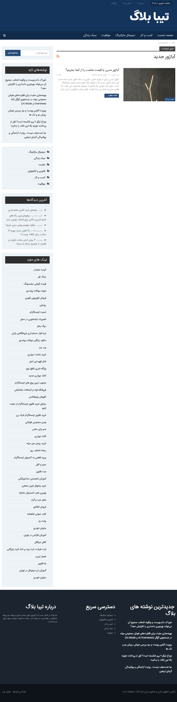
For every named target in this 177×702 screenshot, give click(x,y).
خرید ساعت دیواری (36, 355)
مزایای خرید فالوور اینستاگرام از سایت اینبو (28, 406)
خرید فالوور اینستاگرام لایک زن (31, 415)
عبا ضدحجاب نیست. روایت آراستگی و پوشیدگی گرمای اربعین (27, 135)
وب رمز (42, 348)
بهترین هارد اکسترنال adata (32, 493)
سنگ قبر (42, 277)
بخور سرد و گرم (38, 500)
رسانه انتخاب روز (38, 451)
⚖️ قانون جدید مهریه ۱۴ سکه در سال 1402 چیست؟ (27, 232)
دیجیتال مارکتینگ (125, 35)
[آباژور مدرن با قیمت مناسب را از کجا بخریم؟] (149, 84)
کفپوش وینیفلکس (37, 397)
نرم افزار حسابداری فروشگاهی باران (29, 333)
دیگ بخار (41, 326)
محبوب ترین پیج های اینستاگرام (30, 383)
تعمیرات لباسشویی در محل (33, 319)
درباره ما (140, 3)
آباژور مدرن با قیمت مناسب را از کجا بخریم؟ (92, 70)
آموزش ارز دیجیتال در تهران (32, 571)
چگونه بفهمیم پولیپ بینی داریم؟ (20, 225)
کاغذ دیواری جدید (37, 376)
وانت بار (42, 521)
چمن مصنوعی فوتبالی (35, 422)
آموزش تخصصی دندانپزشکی (32, 479)
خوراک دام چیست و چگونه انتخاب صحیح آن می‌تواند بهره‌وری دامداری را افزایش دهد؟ (25, 84)
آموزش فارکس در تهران (35, 535)
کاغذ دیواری (40, 436)
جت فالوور (41, 472)
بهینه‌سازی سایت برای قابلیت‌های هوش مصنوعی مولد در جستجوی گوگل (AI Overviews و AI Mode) (27, 99)
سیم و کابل (41, 465)
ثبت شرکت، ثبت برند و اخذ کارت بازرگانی (26, 549)
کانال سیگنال (40, 542)
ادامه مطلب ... (111, 95)
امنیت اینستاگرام (38, 312)
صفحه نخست (165, 35)
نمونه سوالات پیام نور (36, 291)
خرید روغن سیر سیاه (36, 443)
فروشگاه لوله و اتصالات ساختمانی (30, 390)
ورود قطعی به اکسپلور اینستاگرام (30, 458)
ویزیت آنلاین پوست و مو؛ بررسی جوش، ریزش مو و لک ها (27, 113)
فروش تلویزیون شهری (35, 298)
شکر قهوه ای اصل (37, 362)
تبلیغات (114, 3)
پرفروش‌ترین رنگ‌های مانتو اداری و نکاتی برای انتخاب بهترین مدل (26, 217)
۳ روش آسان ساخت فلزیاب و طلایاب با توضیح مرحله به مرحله (27, 242)
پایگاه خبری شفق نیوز (36, 369)
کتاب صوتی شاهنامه (36, 514)
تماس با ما (127, 3)
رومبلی (43, 305)
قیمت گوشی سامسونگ (35, 284)
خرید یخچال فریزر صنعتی (34, 486)
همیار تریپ (40, 557)
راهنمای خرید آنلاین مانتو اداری (22, 210)
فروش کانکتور (39, 507)
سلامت (42, 165)
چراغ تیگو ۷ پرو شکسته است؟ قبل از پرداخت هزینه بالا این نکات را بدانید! (28, 124)
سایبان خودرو (40, 528)
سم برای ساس (39, 429)
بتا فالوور (42, 564)
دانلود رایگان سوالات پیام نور (32, 340)
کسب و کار (146, 35)
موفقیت (105, 35)
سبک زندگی (89, 35)
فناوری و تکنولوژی (36, 171)
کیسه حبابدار (40, 270)
